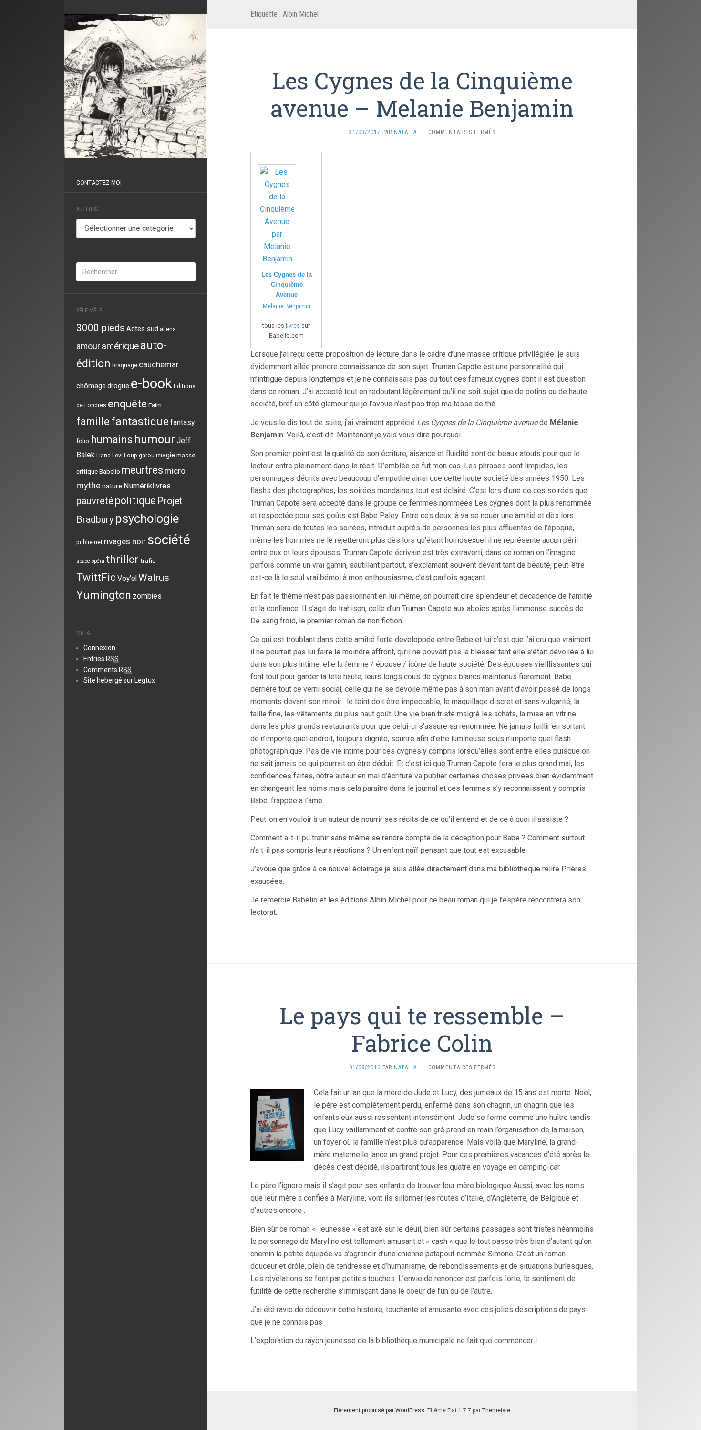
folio (82, 441)
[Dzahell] (135, 86)
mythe (88, 485)
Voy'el (127, 578)
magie (165, 455)
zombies (147, 596)
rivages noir (125, 541)
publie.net (89, 542)
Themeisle (496, 1410)
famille (93, 421)
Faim (155, 405)
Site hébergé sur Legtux (119, 680)
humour (154, 439)
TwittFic (96, 577)
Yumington (103, 595)
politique (135, 501)
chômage (91, 386)
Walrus (153, 577)
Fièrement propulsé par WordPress (379, 1410)
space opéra (90, 561)
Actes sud (142, 328)
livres (293, 325)
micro (175, 471)
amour (88, 346)
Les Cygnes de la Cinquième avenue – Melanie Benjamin (422, 94)
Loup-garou (139, 455)
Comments (107, 670)
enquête (127, 403)
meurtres (142, 470)
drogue (118, 386)
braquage (124, 365)
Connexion (99, 648)
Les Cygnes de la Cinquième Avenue (286, 284)
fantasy (182, 422)
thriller (122, 559)
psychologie (147, 518)
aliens (168, 329)
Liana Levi (109, 455)
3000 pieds (100, 327)
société (168, 540)
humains (112, 439)
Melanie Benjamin (286, 306)
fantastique (140, 421)
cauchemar (159, 364)
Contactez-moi (99, 182)
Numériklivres (147, 485)
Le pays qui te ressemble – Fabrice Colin (422, 1029)
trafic (147, 560)
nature (112, 486)
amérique (120, 346)
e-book (151, 383)
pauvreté (94, 501)
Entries (101, 659)
